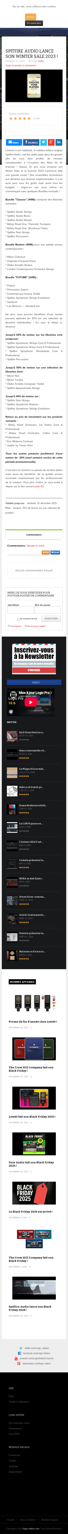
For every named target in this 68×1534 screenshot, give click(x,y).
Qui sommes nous (19, 1422)
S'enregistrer (16, 626)
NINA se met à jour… (31, 878)
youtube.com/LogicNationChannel (36, 1358)
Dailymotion (15, 1471)
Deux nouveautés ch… (32, 750)
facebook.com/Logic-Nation (36, 1353)
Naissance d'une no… (32, 951)
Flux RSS (14, 1433)
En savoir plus (34, 23)
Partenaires (15, 1428)
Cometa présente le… (32, 860)
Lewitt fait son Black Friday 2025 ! (32, 1116)
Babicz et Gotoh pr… (31, 787)
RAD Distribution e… (31, 732)
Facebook (14, 1455)
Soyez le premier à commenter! (20, 65)
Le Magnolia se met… (32, 768)
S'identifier (51, 618)
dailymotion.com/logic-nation (36, 1363)
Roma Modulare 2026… (33, 805)
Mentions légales (49, 1520)
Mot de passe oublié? (36, 626)
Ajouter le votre (35, 545)
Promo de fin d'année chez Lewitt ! (33, 1021)
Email (56, 552)
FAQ (11, 1396)
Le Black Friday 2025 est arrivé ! (31, 1211)
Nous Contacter (28, 1520)
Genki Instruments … (32, 915)
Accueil (10, 1520)
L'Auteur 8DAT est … (31, 841)
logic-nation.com (31, 1528)
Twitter (12, 1460)
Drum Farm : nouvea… (32, 896)
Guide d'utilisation (19, 1401)
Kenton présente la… (32, 933)
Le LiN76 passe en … (31, 823)
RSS (47, 552)
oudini (41, 61)
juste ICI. (39, 486)
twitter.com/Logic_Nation (37, 1348)
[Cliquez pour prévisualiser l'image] (34, 86)
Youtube (13, 1466)
